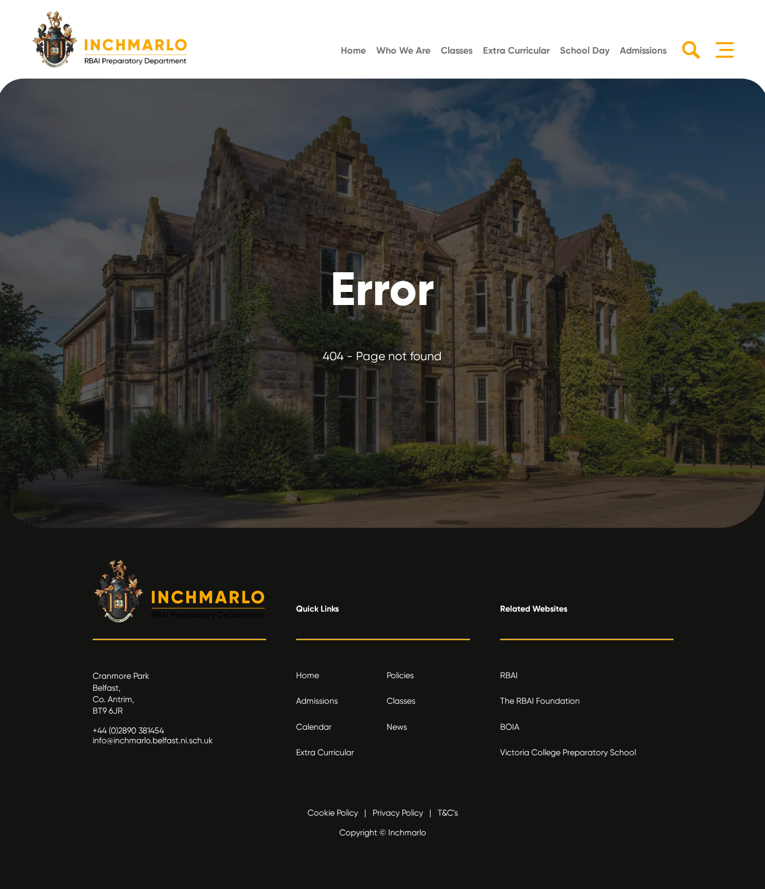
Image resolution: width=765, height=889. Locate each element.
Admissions (643, 50)
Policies (400, 675)
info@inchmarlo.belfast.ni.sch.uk (153, 740)
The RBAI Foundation (540, 701)
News (397, 727)
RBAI (509, 675)
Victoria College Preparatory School (568, 752)
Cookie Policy (333, 813)
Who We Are (403, 50)
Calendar (314, 727)
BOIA (509, 727)
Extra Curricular (516, 50)
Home (353, 50)
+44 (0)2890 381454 (128, 730)
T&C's (448, 813)
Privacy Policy (398, 813)
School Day (584, 50)
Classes (457, 50)
